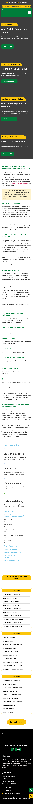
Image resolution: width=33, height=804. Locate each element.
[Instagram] (16, 749)
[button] (29, 12)
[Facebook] (12, 749)
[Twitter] (19, 749)
